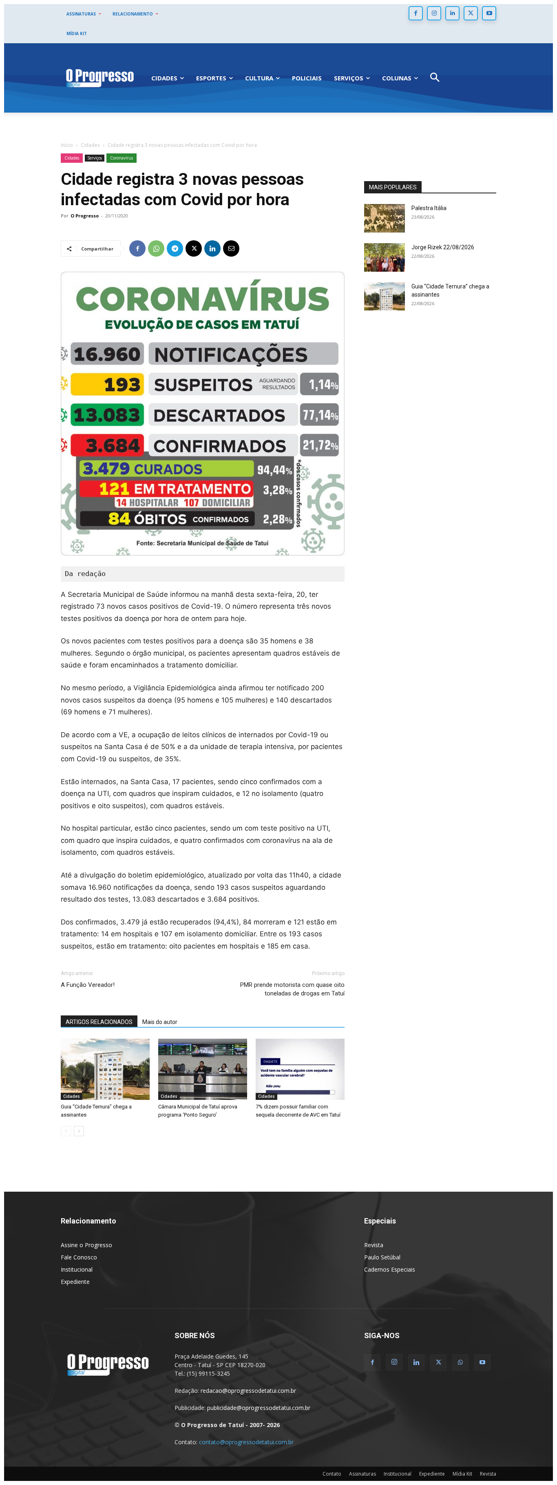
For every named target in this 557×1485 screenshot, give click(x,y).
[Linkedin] (452, 13)
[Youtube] (489, 13)
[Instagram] (434, 13)
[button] (435, 78)
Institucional (77, 1269)
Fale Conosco (79, 1257)
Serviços (94, 158)
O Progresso (85, 216)
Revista (373, 1245)
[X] (471, 13)
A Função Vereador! (88, 985)
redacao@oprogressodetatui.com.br (248, 1390)
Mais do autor (159, 1022)
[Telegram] (175, 248)
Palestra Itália (428, 208)
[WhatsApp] (156, 248)
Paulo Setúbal (382, 1257)
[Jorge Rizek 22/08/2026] (384, 257)
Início (67, 145)
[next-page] (79, 1131)
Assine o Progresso (86, 1245)
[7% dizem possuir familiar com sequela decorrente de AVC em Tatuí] (300, 1069)
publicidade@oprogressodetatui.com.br (258, 1408)
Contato (332, 1473)
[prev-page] (66, 1131)
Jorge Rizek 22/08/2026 (442, 247)
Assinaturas (362, 1473)
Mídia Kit (462, 1473)
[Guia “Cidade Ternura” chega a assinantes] (105, 1069)
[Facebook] (416, 13)
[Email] (231, 248)
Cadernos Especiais (389, 1269)
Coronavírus (121, 158)
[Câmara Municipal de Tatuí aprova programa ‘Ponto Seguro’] (202, 1069)
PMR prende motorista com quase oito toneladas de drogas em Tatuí (292, 989)
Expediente (75, 1282)
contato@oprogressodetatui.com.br (246, 1442)
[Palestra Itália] (384, 218)
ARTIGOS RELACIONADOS (99, 1022)
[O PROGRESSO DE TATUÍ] (100, 78)
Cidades (90, 145)
